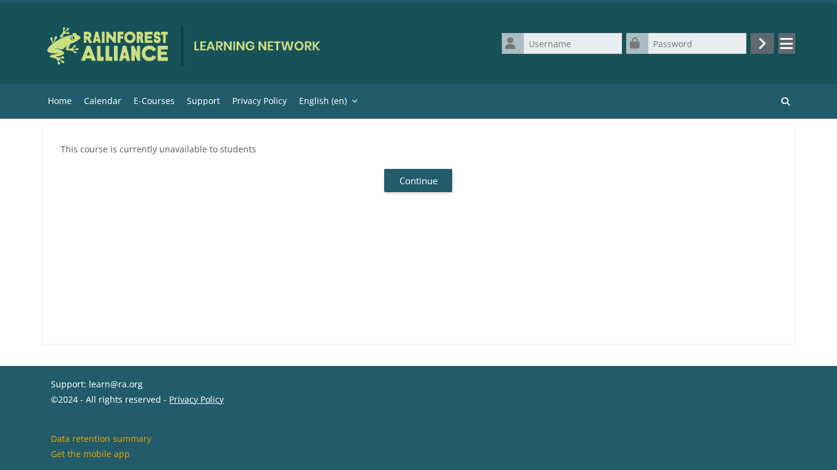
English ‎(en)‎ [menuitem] (323, 100)
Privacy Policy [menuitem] (259, 100)
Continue (418, 180)
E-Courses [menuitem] (154, 100)
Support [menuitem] (203, 100)
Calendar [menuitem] (102, 100)
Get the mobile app (90, 454)
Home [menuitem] (60, 100)
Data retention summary (101, 438)
